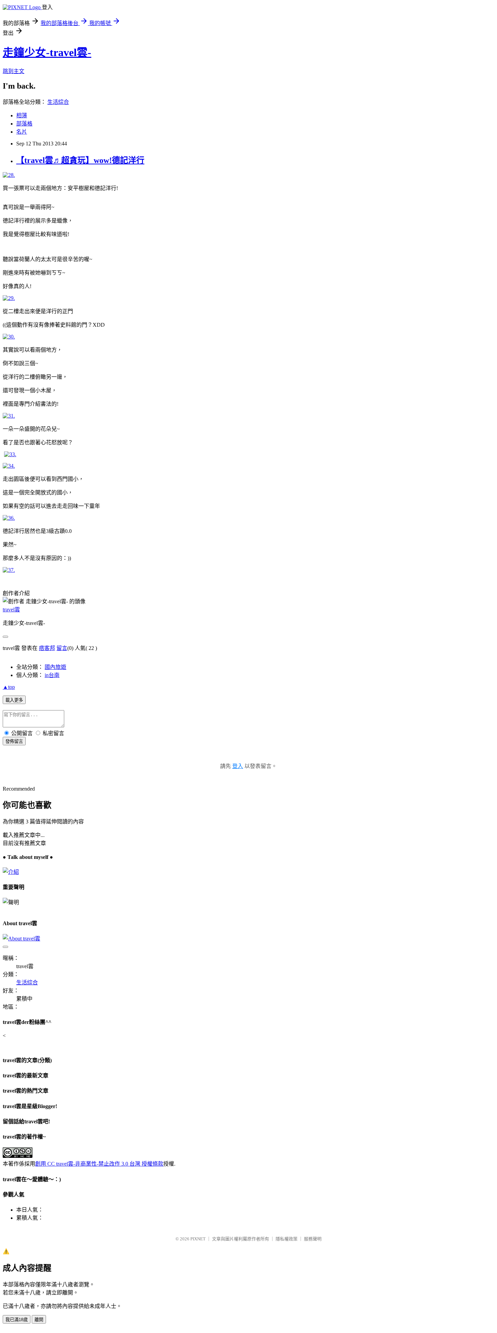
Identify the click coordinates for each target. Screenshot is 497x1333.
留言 (61, 648)
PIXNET (198, 1238)
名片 (21, 132)
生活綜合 (58, 102)
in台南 (52, 675)
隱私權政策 (287, 1238)
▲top (9, 687)
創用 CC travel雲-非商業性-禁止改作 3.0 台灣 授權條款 (99, 1164)
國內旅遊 (55, 667)
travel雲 (11, 609)
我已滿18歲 (16, 1319)
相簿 (21, 115)
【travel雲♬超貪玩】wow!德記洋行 (80, 160)
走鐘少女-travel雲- (47, 52)
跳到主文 (13, 71)
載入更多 (14, 700)
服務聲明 (313, 1238)
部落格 (24, 123)
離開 (38, 1319)
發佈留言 (14, 741)
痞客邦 (47, 648)
